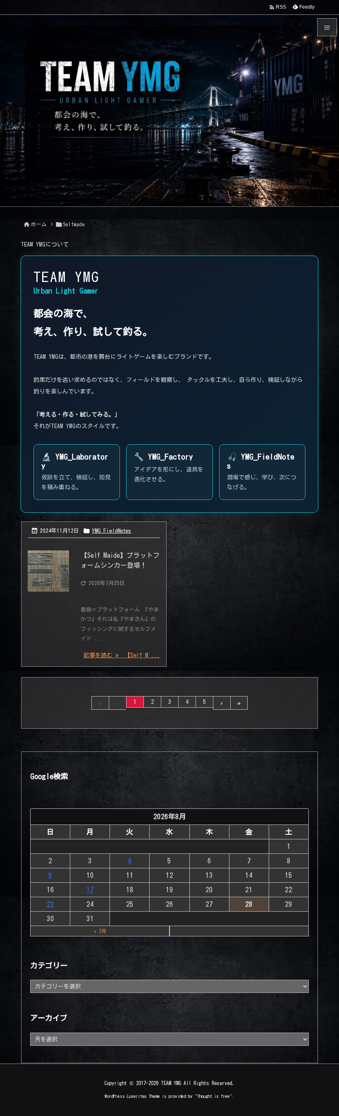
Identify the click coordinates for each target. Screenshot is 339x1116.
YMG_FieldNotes (111, 530)
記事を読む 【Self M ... (122, 655)
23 (50, 903)
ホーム (39, 224)
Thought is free (213, 1096)
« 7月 (100, 931)
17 (90, 889)
